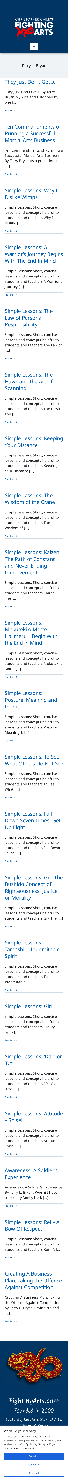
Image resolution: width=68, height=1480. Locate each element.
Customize (34, 1464)
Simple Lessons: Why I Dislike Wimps (31, 194)
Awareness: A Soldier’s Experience (31, 1174)
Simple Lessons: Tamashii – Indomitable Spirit (32, 949)
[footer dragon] (34, 1349)
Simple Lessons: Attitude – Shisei (34, 1117)
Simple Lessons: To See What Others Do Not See (34, 760)
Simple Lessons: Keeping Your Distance (34, 442)
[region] (34, 1453)
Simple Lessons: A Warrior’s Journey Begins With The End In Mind (34, 254)
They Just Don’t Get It (30, 81)
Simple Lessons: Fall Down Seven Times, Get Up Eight (33, 820)
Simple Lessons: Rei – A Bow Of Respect (32, 1225)
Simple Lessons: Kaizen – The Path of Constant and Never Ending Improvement (34, 562)
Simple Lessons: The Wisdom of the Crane (30, 499)
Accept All (34, 1455)
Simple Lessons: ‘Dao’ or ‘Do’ (33, 1060)
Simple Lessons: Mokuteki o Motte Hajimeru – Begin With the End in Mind (31, 633)
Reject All (34, 1473)
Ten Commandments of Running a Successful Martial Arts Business (33, 133)
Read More (10, 110)
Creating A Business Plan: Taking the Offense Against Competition (33, 1280)
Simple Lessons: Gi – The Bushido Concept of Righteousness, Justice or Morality (34, 887)
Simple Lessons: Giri (28, 1006)
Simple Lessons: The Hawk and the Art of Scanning (29, 381)
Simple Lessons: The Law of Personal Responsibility (29, 317)
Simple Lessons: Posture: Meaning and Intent (31, 699)
